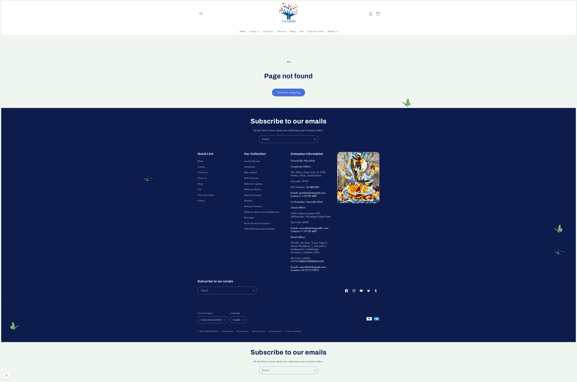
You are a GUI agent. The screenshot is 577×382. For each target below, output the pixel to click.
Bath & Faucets (251, 178)
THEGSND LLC (211, 331)
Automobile (249, 166)
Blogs (200, 183)
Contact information (293, 331)
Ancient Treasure (252, 161)
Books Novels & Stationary (257, 223)
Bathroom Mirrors (252, 189)
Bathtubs (248, 200)
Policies (201, 200)
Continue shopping (288, 92)
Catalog (201, 166)
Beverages (249, 217)
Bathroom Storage (252, 195)
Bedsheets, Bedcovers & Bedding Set (261, 212)
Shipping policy (275, 331)
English (236, 320)
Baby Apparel (250, 172)
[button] (201, 13)
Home (200, 161)
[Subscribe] (314, 139)
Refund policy (227, 331)
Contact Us (203, 172)
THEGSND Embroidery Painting (259, 228)
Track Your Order (206, 195)
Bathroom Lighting (253, 183)
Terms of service (259, 331)
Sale (199, 189)
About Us (202, 178)
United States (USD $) (211, 320)
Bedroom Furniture (253, 206)
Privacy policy (243, 331)
